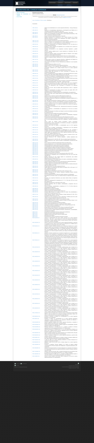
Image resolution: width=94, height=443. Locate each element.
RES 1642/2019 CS (36, 270)
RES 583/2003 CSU (36, 316)
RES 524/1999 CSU (36, 324)
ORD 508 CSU (35, 104)
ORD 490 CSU (35, 114)
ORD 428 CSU (35, 139)
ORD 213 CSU (35, 204)
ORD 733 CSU (35, 70)
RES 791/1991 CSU (36, 339)
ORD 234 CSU (35, 202)
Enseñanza (37, 20)
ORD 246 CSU (35, 196)
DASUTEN (18, 363)
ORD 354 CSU (35, 162)
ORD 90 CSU (35, 211)
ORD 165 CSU (35, 208)
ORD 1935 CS (35, 30)
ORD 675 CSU (35, 75)
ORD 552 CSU (35, 93)
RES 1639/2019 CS (36, 284)
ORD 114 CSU (35, 209)
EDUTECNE (24, 363)
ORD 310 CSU (35, 182)
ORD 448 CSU (35, 132)
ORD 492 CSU (35, 113)
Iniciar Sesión (19, 16)
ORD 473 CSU (35, 121)
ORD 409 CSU (35, 143)
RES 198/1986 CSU (36, 353)
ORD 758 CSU (35, 65)
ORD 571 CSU (35, 87)
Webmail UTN (17, 367)
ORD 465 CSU (35, 125)
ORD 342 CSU (35, 167)
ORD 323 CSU (35, 172)
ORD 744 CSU (35, 66)
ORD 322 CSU (35, 174)
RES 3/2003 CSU (35, 318)
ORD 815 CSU (35, 55)
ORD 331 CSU (35, 169)
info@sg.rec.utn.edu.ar (67, 17)
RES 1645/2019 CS (36, 256)
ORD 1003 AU (35, 27)
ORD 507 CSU (35, 106)
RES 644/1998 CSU (36, 326)
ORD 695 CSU (35, 73)
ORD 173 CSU (35, 207)
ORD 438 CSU (35, 136)
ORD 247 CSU (35, 194)
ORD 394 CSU (35, 148)
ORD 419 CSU (35, 140)
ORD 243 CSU (35, 199)
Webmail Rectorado (23, 367)
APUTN (17, 365)
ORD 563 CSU (35, 89)
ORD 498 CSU (35, 111)
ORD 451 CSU (35, 129)
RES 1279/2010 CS (36, 312)
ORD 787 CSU (35, 61)
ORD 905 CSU (35, 46)
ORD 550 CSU (35, 95)
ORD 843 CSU (35, 53)
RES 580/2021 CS (35, 233)
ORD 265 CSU (35, 190)
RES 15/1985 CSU (35, 356)
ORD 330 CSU (35, 170)
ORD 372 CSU (35, 156)
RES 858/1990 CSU (36, 342)
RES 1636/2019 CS (36, 298)
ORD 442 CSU (35, 134)
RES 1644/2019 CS (36, 261)
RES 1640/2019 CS (36, 279)
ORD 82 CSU (35, 213)
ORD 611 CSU (35, 82)
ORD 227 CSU (35, 203)
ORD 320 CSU (35, 175)
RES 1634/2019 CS (36, 308)
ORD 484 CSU (35, 116)
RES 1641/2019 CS (36, 275)
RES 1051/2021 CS (36, 222)
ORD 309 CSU (35, 183)
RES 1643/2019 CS (36, 265)
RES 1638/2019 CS (36, 289)
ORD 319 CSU (35, 177)
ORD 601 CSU (35, 85)
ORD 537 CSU (35, 101)
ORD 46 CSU (35, 216)
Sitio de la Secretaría (20, 12)
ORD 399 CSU (35, 146)
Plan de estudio (43, 20)
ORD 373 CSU (35, 154)
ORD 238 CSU (35, 200)
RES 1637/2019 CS (36, 294)
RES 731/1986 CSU (36, 351)
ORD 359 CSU (35, 161)
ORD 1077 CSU (35, 40)
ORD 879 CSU (35, 48)
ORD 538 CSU (35, 100)
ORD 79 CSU (35, 214)
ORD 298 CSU (35, 188)
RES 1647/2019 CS (36, 247)
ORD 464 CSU (35, 127)
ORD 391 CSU (35, 150)
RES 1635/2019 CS (36, 303)
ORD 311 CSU (35, 180)
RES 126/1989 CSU (36, 344)
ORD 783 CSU (35, 64)
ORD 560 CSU (35, 92)
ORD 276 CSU (35, 189)
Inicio (33, 20)
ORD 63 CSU (35, 215)
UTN (20, 3)
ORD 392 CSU (35, 149)
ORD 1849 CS (35, 36)
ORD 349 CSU (35, 163)
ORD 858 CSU (35, 51)
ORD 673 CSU (35, 78)
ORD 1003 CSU (35, 41)
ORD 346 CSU (35, 166)
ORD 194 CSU (35, 206)
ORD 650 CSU (35, 80)
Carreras (60, 2)
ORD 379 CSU (35, 152)
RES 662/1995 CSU (36, 329)
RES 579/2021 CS (35, 240)
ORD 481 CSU (35, 118)
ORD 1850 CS (35, 33)
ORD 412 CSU (35, 142)
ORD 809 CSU (35, 57)
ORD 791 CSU (35, 59)
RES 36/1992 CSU (35, 337)
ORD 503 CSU (35, 108)
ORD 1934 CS (35, 32)
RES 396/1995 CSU (36, 332)
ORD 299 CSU (35, 186)
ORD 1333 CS (35, 37)
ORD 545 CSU (35, 98)
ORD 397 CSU (35, 147)
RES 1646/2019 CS (36, 251)
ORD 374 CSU (35, 153)
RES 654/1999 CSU (36, 322)
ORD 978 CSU (35, 44)
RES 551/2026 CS (35, 217)
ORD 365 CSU (35, 159)
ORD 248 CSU (35, 191)
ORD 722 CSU (35, 71)
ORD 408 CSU (35, 145)
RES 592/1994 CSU (36, 335)
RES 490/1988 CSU (36, 347)
